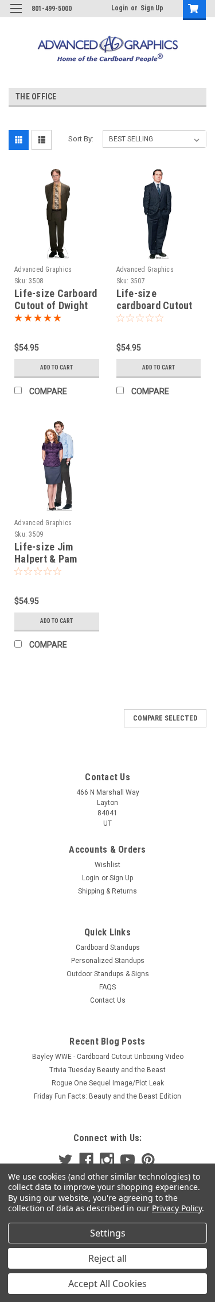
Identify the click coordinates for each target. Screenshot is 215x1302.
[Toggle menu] (16, 16)
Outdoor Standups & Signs (108, 974)
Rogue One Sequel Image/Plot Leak (108, 1083)
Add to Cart (56, 367)
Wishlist (107, 865)
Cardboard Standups (108, 947)
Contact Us (108, 1000)
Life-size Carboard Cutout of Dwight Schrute (55, 305)
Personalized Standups (107, 961)
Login (119, 8)
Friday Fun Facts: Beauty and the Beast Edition (107, 1096)
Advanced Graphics (43, 269)
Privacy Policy (177, 1208)
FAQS (107, 987)
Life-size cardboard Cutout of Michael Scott (154, 305)
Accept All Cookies (107, 1283)
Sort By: (80, 138)
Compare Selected (165, 718)
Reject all (107, 1258)
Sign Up (151, 8)
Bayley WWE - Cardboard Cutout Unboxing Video (107, 1057)
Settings (108, 1233)
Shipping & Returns (107, 891)
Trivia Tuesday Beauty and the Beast (107, 1070)
